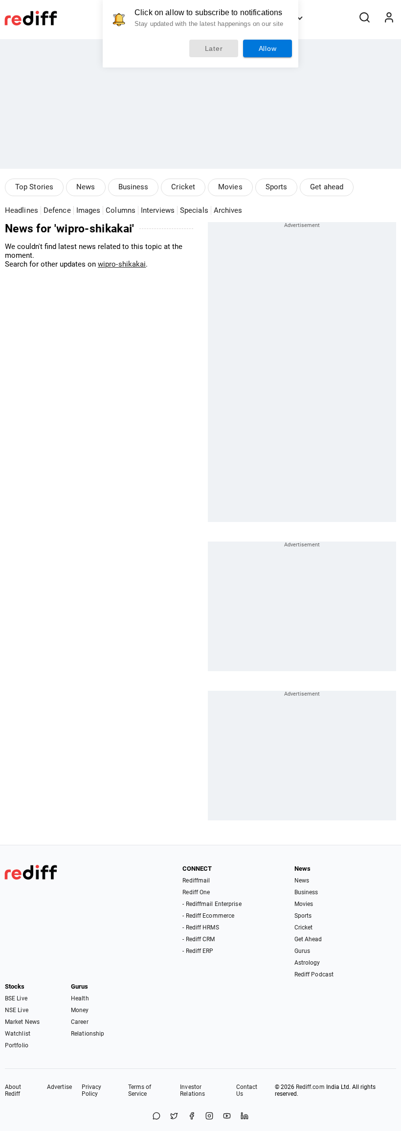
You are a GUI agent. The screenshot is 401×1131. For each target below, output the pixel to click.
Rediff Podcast (314, 974)
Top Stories (34, 186)
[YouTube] (227, 1116)
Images (88, 210)
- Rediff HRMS (200, 927)
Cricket (183, 186)
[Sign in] (388, 18)
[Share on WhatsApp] (156, 1116)
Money (80, 1010)
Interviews (158, 210)
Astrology (307, 962)
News (85, 186)
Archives (228, 210)
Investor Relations (192, 1090)
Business (133, 186)
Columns (120, 210)
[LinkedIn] (244, 1116)
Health (80, 998)
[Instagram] (209, 1116)
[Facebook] (192, 1116)
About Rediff (13, 1090)
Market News (22, 1021)
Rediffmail (196, 880)
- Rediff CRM (198, 939)
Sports (277, 186)
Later (214, 48)
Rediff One (196, 892)
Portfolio (16, 1045)
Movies (230, 186)
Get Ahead (308, 939)
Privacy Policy (92, 1090)
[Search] (364, 18)
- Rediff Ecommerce (208, 915)
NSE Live (16, 1010)
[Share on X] (174, 1116)
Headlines (21, 210)
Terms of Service (140, 1090)
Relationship (87, 1033)
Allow (268, 48)
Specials (194, 210)
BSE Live (16, 998)
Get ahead (326, 186)
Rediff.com (310, 1087)
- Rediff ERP (197, 951)
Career (80, 1021)
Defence (57, 210)
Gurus (302, 951)
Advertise (59, 1087)
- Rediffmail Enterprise (211, 904)
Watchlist (17, 1033)
